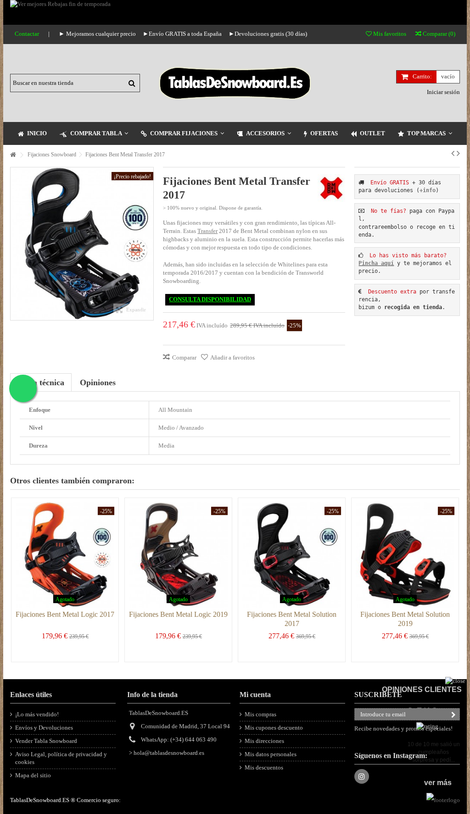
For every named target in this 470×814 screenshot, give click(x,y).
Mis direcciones (264, 740)
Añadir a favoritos (232, 357)
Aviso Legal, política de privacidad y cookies (61, 758)
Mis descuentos (264, 767)
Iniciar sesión (442, 92)
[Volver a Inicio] (13, 155)
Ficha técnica (40, 382)
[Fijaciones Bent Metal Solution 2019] (405, 555)
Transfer (207, 230)
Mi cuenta (255, 694)
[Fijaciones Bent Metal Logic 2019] (178, 555)
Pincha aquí (376, 263)
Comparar (184, 357)
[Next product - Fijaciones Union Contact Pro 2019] (458, 153)
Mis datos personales (271, 754)
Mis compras (260, 714)
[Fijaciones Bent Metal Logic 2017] (65, 555)
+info (428, 190)
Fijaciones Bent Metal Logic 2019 (178, 614)
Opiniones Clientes (422, 689)
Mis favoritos (389, 33)
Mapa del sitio (33, 775)
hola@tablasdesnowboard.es (169, 752)
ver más (438, 782)
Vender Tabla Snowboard (46, 740)
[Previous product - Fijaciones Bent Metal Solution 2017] (452, 153)
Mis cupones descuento (274, 727)
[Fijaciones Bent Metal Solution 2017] (291, 555)
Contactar (27, 33)
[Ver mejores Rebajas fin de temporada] (235, 12)
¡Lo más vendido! (37, 714)
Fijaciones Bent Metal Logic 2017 (65, 614)
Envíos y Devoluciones (44, 727)
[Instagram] (361, 776)
